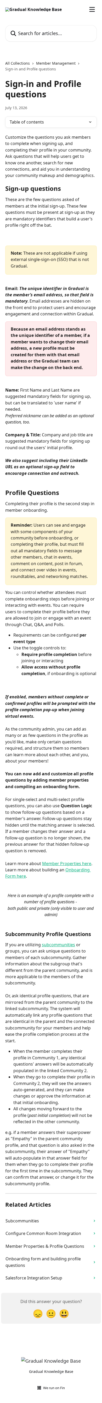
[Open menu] (92, 9)
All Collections (17, 63)
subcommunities (58, 945)
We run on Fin (54, 1387)
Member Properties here (66, 863)
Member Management (56, 63)
